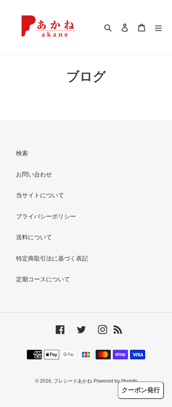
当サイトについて (40, 195)
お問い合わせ (34, 174)
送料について (34, 237)
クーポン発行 (141, 390)
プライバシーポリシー (46, 216)
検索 (22, 153)
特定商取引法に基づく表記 (52, 258)
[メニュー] (158, 27)
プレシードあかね (73, 381)
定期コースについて (43, 279)
